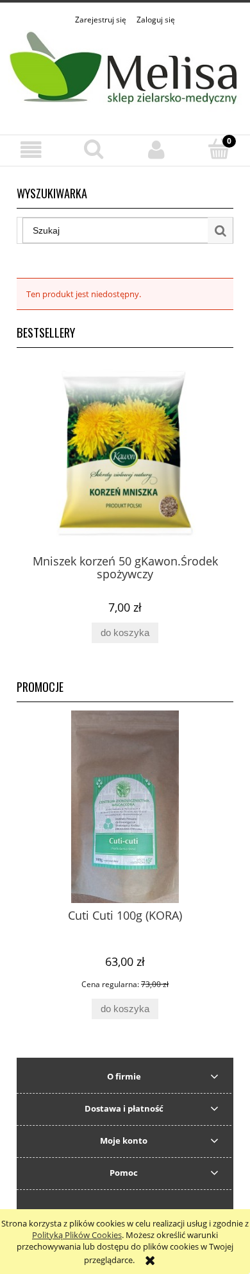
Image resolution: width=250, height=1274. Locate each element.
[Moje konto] (156, 150)
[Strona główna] (125, 72)
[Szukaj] (220, 230)
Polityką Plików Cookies (77, 1235)
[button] (31, 150)
